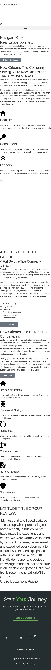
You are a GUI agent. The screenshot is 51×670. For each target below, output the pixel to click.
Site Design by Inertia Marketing (25, 664)
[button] (25, 28)
